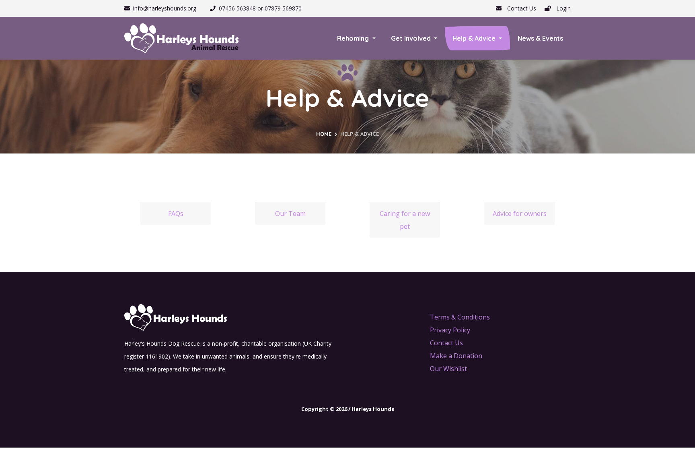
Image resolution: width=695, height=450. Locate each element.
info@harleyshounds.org (164, 8)
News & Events (540, 38)
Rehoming (353, 38)
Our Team (290, 213)
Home (323, 134)
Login (563, 8)
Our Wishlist (448, 368)
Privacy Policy (450, 330)
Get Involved (411, 38)
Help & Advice (474, 38)
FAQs (175, 213)
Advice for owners (520, 213)
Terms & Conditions (460, 317)
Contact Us (521, 8)
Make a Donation (456, 355)
